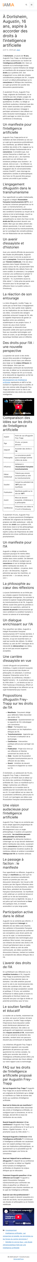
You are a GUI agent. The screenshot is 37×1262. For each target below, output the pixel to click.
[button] (26, 5)
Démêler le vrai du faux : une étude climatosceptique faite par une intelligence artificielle (17, 1245)
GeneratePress (18, 1259)
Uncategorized (11, 1230)
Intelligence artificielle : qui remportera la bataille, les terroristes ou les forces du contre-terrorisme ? (18, 1236)
